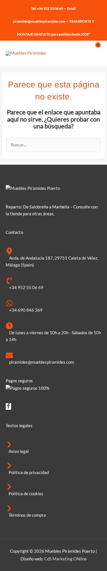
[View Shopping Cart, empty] (95, 53)
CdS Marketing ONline (65, 558)
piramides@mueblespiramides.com (39, 21)
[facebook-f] (8, 407)
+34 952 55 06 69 (50, 8)
